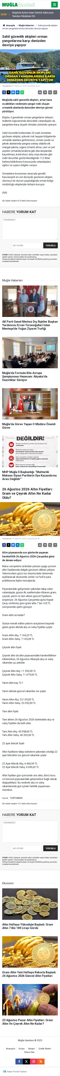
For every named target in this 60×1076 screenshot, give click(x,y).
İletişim (31, 1048)
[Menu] (54, 4)
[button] (45, 92)
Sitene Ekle (29, 1052)
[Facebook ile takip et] (19, 1061)
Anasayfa (10, 25)
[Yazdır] (40, 92)
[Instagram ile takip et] (33, 1061)
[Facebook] (4, 92)
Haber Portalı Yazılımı (17, 1071)
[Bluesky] (13, 92)
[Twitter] (8, 92)
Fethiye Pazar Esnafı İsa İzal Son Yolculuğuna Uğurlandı (35, 14)
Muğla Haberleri (26, 25)
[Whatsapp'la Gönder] (22, 92)
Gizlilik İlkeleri (45, 1048)
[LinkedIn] (18, 92)
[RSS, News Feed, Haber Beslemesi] (41, 1061)
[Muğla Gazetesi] (18, 4)
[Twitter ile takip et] (26, 1061)
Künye (22, 1048)
